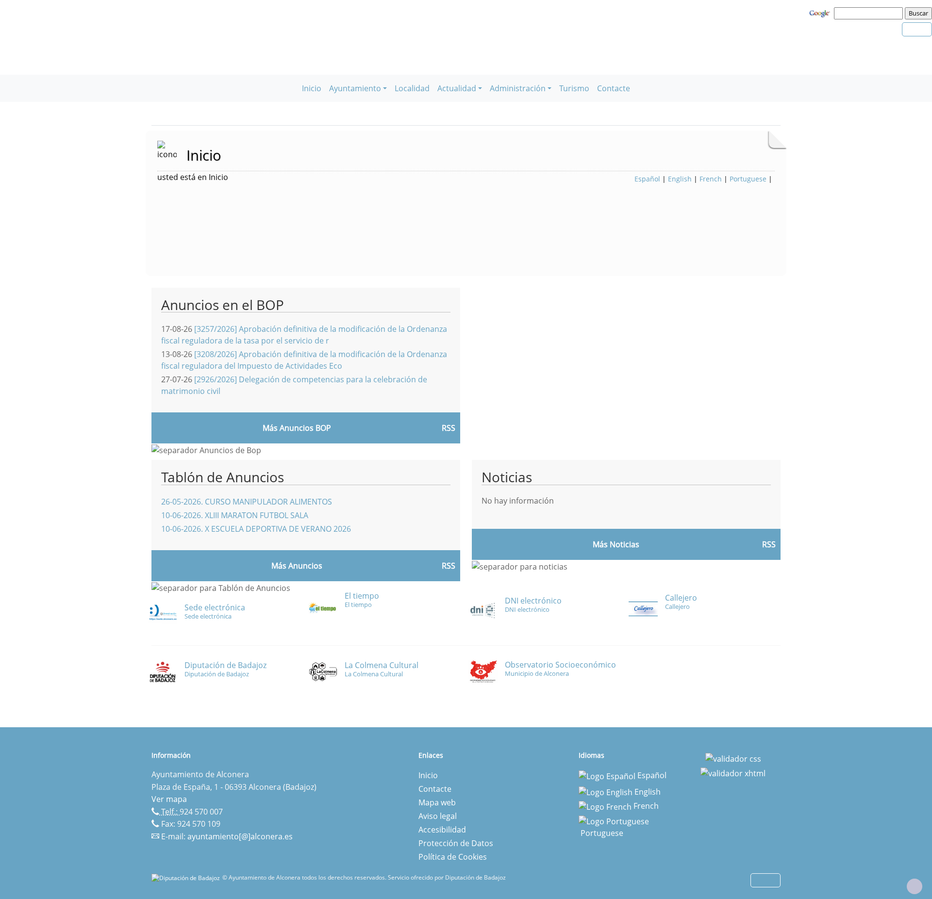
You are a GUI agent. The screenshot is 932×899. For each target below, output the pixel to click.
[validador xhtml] (733, 772)
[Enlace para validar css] (733, 758)
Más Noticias (616, 544)
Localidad (412, 88)
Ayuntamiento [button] (355, 88)
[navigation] (870, 13)
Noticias (507, 477)
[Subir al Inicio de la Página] (914, 886)
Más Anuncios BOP (297, 428)
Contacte (613, 88)
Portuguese (748, 178)
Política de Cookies (452, 856)
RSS (448, 565)
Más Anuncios (296, 565)
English (680, 178)
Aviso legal (437, 816)
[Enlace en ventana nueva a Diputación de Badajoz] (186, 877)
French (710, 178)
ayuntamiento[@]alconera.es (240, 836)
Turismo (574, 88)
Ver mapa (169, 799)
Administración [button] (518, 88)
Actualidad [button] (456, 88)
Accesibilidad (442, 829)
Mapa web (437, 802)
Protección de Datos (455, 843)
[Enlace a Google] (821, 12)
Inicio (311, 88)
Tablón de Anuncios (222, 477)
